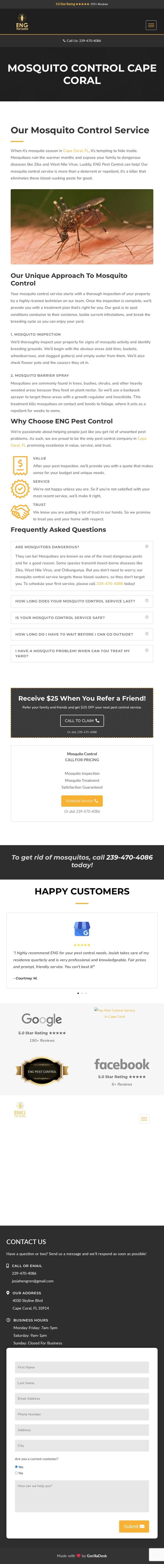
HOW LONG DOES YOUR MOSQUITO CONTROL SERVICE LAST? (75, 601)
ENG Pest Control (42, 1071)
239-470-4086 (109, 583)
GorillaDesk (97, 1556)
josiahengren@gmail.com (33, 1281)
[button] (82, 545)
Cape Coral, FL (76, 150)
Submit (132, 1526)
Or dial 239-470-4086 (82, 812)
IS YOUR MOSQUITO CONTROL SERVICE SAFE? (60, 618)
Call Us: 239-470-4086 (84, 41)
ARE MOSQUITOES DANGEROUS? (47, 547)
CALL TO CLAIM (80, 720)
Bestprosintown (42, 1066)
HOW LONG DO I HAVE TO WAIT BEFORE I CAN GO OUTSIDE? (74, 634)
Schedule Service (79, 801)
